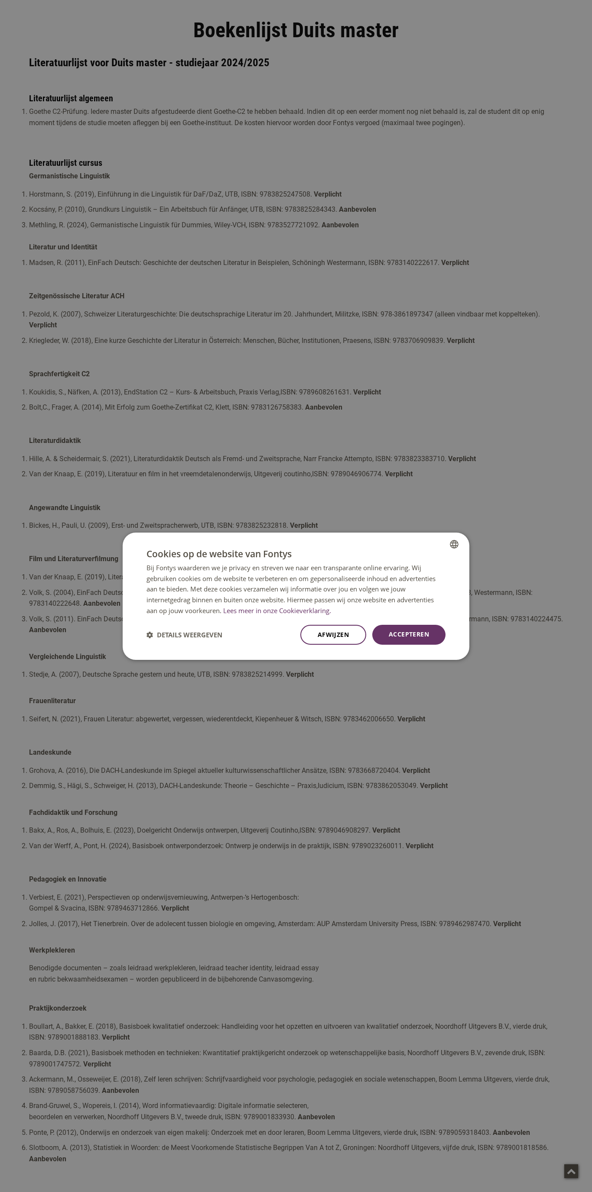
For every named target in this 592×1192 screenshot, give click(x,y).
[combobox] (454, 543)
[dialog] (296, 595)
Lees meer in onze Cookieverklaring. (277, 610)
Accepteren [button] (409, 634)
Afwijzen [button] (333, 634)
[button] (184, 635)
